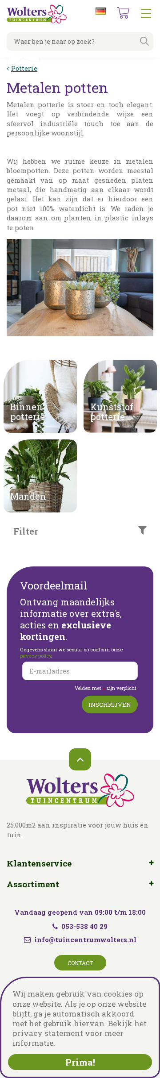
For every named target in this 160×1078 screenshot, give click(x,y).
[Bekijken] (123, 13)
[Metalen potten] (80, 294)
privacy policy (35, 655)
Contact (80, 962)
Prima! (80, 1062)
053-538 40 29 (84, 926)
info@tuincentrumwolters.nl (85, 939)
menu (146, 13)
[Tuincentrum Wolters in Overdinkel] (37, 13)
